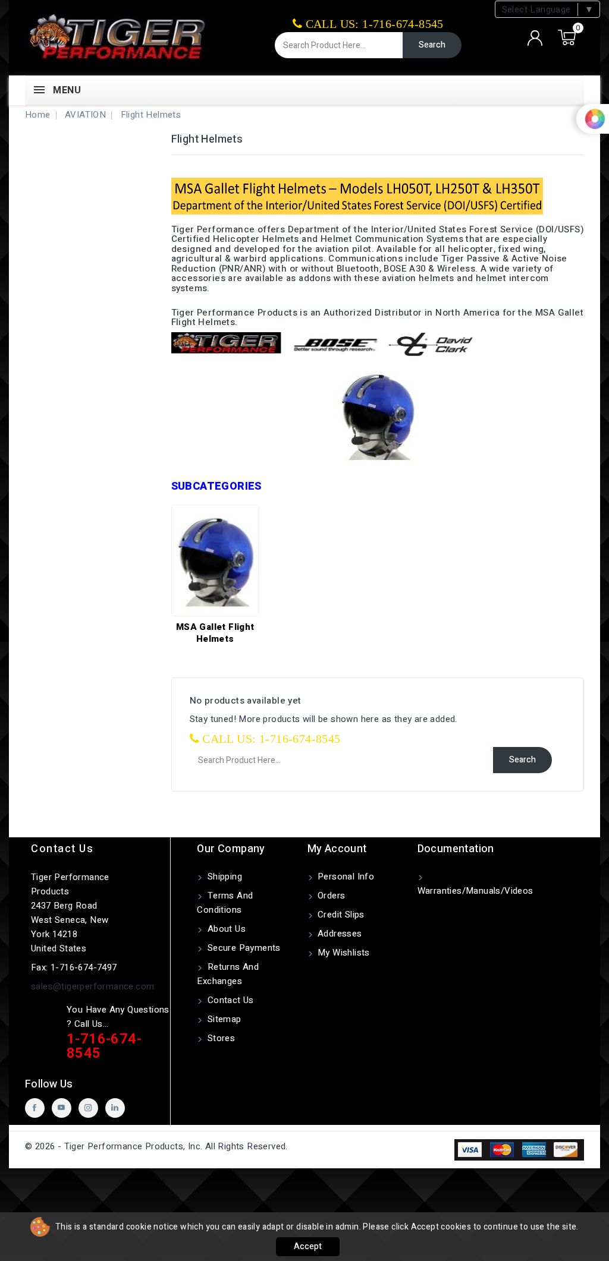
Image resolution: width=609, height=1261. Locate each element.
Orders (330, 895)
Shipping (223, 876)
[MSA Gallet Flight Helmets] (215, 560)
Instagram (88, 1108)
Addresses (338, 933)
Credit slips (340, 914)
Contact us (62, 849)
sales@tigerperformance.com (92, 986)
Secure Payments (242, 947)
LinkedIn (115, 1108)
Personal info (345, 876)
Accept (308, 1246)
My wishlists (342, 952)
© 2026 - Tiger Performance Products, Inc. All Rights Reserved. (156, 1146)
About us (225, 928)
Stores (220, 1038)
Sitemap (223, 1019)
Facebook (35, 1108)
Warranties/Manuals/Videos (475, 890)
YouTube (61, 1108)
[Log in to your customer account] (535, 38)
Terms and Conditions (225, 902)
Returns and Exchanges (228, 974)
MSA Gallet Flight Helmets (215, 633)
